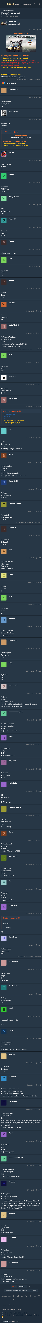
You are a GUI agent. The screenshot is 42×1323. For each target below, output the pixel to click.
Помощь (29, 1315)
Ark (10, 550)
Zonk (11, 574)
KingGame (13, 761)
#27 (39, 693)
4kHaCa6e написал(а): (10, 918)
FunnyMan (13, 89)
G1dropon (13, 856)
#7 (40, 227)
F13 (10, 881)
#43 (39, 1085)
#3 (40, 120)
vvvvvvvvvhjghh (16, 712)
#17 (39, 462)
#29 (39, 745)
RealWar (6, 1310)
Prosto (11, 1030)
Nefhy (11, 152)
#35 (39, 889)
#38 (39, 970)
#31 (39, 791)
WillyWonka (14, 197)
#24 (39, 627)
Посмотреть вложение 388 (21, 137)
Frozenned (13, 1101)
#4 (40, 161)
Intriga (12, 1054)
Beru (11, 454)
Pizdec (11, 241)
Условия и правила (21, 1313)
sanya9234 (13, 685)
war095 (12, 303)
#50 (39, 1271)
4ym (10, 258)
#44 (39, 1109)
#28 (39, 720)
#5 (40, 183)
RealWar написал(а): (9, 132)
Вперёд (21, 1286)
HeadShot (13, 937)
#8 (40, 249)
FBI (10, 429)
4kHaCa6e (13, 783)
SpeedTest (13, 527)
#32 (39, 816)
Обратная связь (7, 1313)
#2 (40, 97)
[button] (3, 4)
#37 (39, 945)
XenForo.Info (15, 1321)
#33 (39, 840)
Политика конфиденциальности (13, 1315)
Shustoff (12, 219)
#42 (39, 1063)
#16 (39, 438)
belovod (12, 618)
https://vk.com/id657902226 (14, 475)
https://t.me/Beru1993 (11, 851)
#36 (39, 914)
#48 (39, 1221)
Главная (36, 1315)
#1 (40, 30)
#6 (40, 205)
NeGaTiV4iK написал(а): (10, 411)
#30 (39, 769)
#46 (39, 1166)
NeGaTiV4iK (14, 325)
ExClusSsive (13, 961)
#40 (39, 1016)
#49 (39, 1246)
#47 (39, 1190)
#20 (39, 536)
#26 (39, 671)
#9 (40, 267)
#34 (39, 865)
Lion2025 (12, 1238)
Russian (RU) (16, 1310)
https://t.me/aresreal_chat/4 (13, 77)
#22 (39, 582)
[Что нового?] (35, 4)
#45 (39, 1141)
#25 (39, 649)
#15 (39, 407)
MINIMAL (12, 174)
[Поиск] (39, 4)
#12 (39, 333)
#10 (39, 289)
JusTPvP (12, 1213)
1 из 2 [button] (14, 1286)
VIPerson (12, 376)
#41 (39, 1038)
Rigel (11, 736)
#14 (39, 384)
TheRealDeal (14, 986)
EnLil (11, 1008)
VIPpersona (13, 111)
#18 (39, 489)
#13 (39, 362)
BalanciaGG (13, 481)
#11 (39, 311)
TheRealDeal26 (15, 503)
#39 (39, 994)
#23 (39, 605)
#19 (39, 511)
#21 (39, 558)
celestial (12, 1077)
